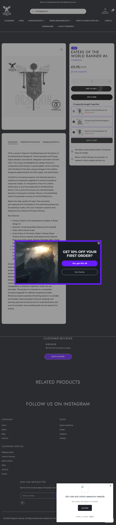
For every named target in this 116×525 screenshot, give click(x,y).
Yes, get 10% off (79, 263)
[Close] (99, 243)
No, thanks (80, 272)
